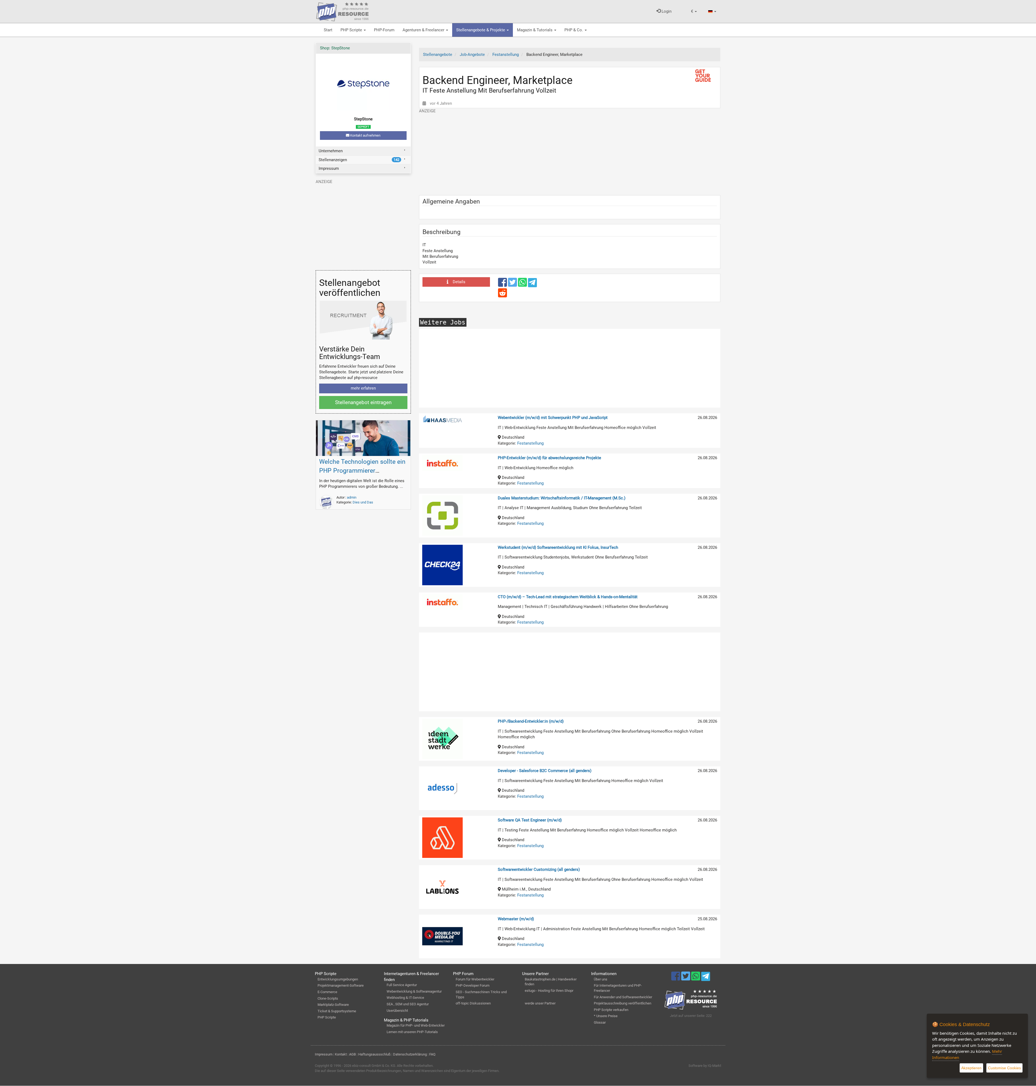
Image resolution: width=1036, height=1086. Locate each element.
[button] (694, 11)
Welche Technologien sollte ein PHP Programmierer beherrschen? (362, 470)
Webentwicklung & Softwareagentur (414, 991)
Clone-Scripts (328, 998)
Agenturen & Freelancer (424, 30)
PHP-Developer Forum (472, 985)
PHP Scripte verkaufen (611, 1010)
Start (328, 30)
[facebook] (503, 284)
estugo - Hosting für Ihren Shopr (549, 991)
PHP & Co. (574, 30)
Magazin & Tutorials (535, 30)
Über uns (600, 979)
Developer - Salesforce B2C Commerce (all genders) (544, 770)
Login (666, 11)
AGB (352, 1054)
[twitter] (513, 284)
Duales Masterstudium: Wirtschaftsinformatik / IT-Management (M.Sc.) (561, 498)
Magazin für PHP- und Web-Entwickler (416, 1025)
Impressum (329, 168)
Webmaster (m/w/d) (516, 918)
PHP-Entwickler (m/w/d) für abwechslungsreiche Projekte (549, 457)
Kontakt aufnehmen (364, 135)
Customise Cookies (1004, 1068)
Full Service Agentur (402, 985)
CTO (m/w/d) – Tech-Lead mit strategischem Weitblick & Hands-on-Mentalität (568, 596)
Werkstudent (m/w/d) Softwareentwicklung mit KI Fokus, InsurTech (558, 547)
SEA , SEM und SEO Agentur (408, 1004)
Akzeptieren (971, 1068)
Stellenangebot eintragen (363, 402)
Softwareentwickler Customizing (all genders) (539, 869)
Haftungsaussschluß (374, 1054)
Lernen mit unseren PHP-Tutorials (412, 1032)
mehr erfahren (363, 388)
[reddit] (502, 295)
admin (351, 497)
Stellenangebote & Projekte (481, 30)
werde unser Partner (540, 1003)
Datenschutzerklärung (410, 1054)
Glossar (600, 1022)
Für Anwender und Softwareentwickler (623, 997)
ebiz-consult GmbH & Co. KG (373, 1066)
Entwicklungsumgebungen (338, 979)
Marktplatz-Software (333, 1005)
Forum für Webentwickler (475, 979)
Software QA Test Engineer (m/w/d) (530, 820)
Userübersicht (397, 1011)
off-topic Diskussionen (473, 1003)
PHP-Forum (384, 30)
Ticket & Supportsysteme (337, 1011)
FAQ (432, 1054)
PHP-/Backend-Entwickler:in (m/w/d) (531, 721)
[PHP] (342, 10)
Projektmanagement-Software (341, 985)
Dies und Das (363, 502)
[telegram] (532, 284)
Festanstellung (530, 443)
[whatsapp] (523, 284)
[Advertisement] (570, 152)
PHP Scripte (351, 30)
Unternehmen (331, 150)
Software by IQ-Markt (705, 1066)
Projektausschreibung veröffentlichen (622, 1003)
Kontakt (341, 1054)
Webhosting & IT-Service (405, 998)
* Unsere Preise (606, 1016)
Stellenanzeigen (359, 159)
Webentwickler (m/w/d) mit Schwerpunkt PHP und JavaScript (553, 417)
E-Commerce (327, 992)
